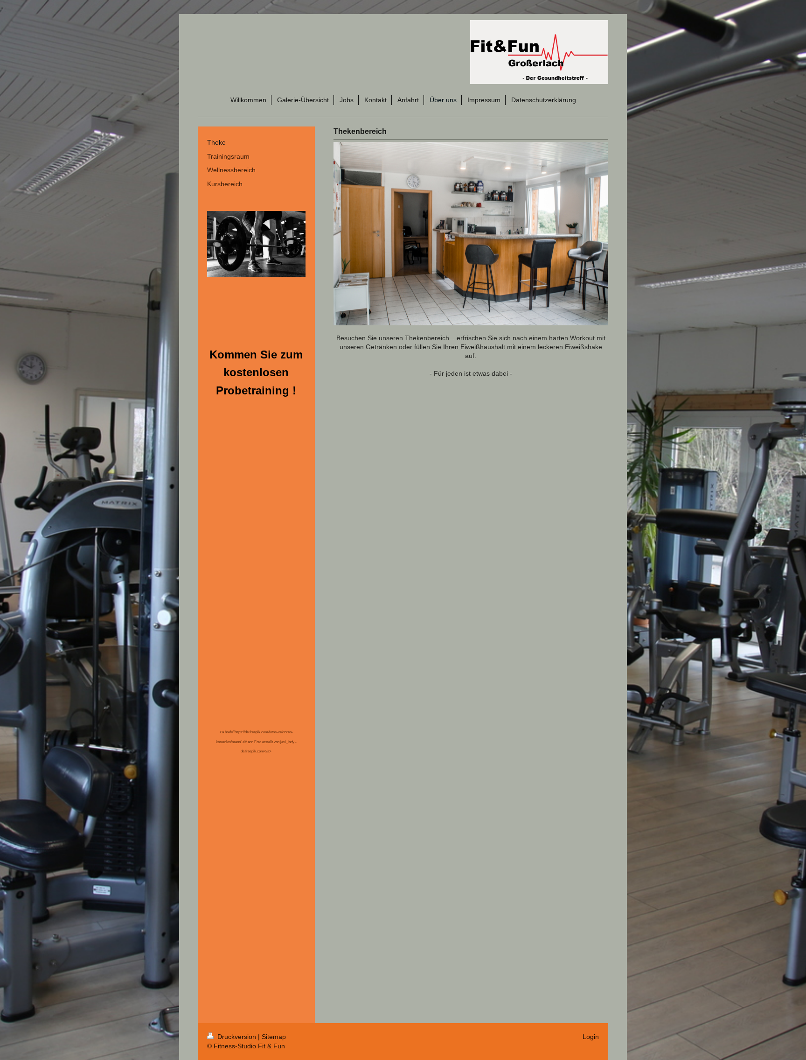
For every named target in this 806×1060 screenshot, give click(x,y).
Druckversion (236, 1036)
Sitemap (274, 1036)
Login (591, 1036)
